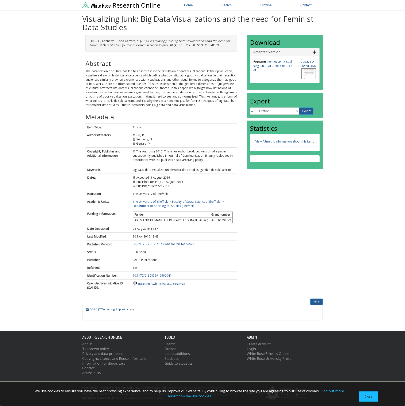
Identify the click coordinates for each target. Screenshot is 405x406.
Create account (259, 344)
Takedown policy (95, 348)
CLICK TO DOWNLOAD (307, 64)
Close (368, 396)
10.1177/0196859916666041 (152, 275)
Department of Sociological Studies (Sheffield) (164, 206)
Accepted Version (267, 52)
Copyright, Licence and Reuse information (115, 358)
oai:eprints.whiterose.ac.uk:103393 (161, 284)
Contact (306, 5)
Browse (266, 5)
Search (226, 5)
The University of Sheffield (151, 202)
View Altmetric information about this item (284, 141)
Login (251, 348)
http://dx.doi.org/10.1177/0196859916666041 (163, 244)
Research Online (125, 5)
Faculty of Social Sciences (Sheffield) (196, 202)
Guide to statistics (179, 363)
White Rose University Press (269, 358)
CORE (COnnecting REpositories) (111, 309)
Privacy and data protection (104, 353)
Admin (316, 301)
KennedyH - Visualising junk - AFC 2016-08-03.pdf (272, 66)
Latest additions (177, 353)
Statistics (172, 358)
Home (188, 5)
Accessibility (91, 373)
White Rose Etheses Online (268, 353)
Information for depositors (103, 363)
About (87, 344)
